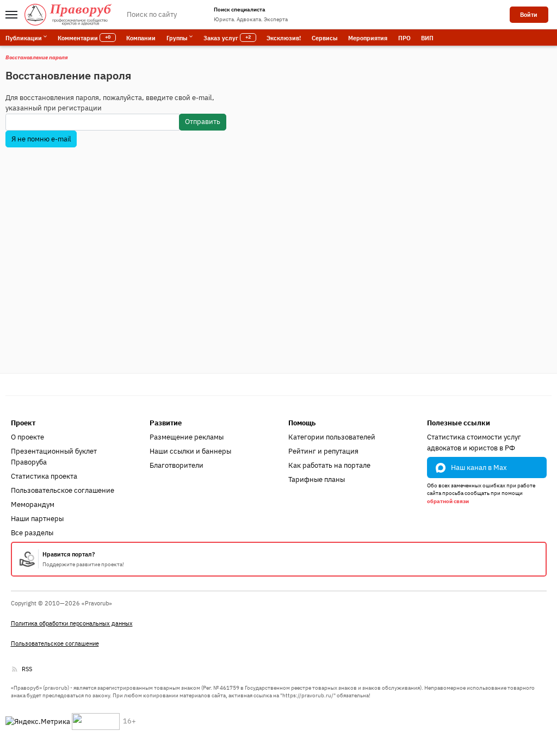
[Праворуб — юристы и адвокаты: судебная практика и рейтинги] (68, 15)
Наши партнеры (37, 518)
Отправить (202, 121)
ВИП (427, 38)
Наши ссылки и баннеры (190, 451)
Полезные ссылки (458, 423)
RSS (27, 669)
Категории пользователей (331, 437)
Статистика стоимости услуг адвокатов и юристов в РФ (474, 442)
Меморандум (32, 504)
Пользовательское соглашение (62, 490)
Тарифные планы (316, 479)
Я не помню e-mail (41, 139)
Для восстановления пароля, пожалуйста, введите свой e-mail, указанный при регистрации (109, 103)
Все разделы (32, 532)
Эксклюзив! (284, 38)
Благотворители (176, 465)
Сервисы (325, 38)
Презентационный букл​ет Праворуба (54, 457)
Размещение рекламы (187, 437)
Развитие (166, 423)
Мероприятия (367, 38)
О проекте (27, 437)
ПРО (404, 38)
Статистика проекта (44, 476)
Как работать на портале (329, 465)
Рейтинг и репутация (323, 451)
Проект (23, 423)
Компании (141, 38)
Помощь (301, 423)
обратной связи (448, 501)
